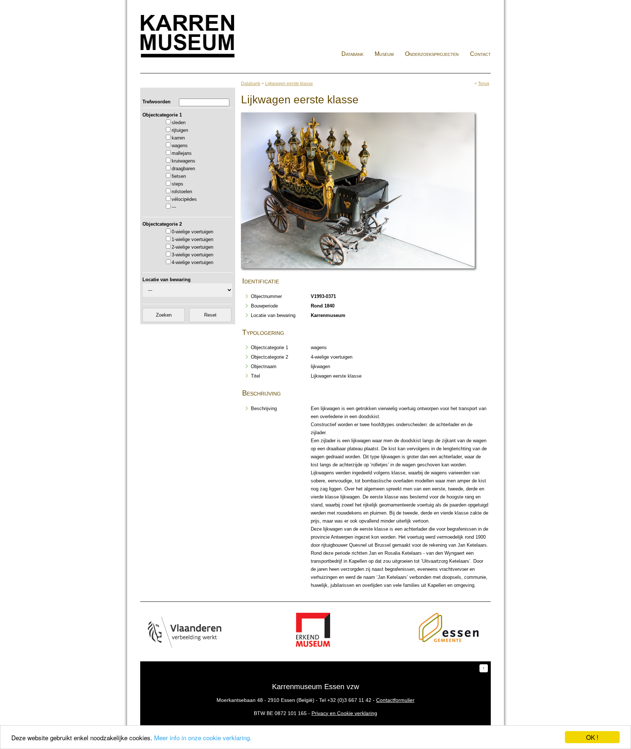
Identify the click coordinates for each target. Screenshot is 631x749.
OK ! (592, 737)
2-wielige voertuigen (192, 247)
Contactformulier (395, 700)
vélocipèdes (184, 199)
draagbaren (183, 168)
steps (177, 184)
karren (178, 138)
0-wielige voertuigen (192, 231)
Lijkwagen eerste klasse (289, 83)
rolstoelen (182, 191)
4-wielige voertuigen (192, 262)
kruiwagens (183, 161)
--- (174, 207)
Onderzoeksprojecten (432, 54)
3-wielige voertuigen (192, 254)
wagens (180, 145)
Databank (352, 54)
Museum (384, 54)
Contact (480, 54)
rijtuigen (180, 130)
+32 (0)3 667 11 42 (349, 700)
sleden (179, 122)
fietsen (179, 176)
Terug (483, 83)
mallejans (182, 153)
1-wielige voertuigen (192, 239)
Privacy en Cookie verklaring (344, 713)
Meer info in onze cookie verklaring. (203, 737)
